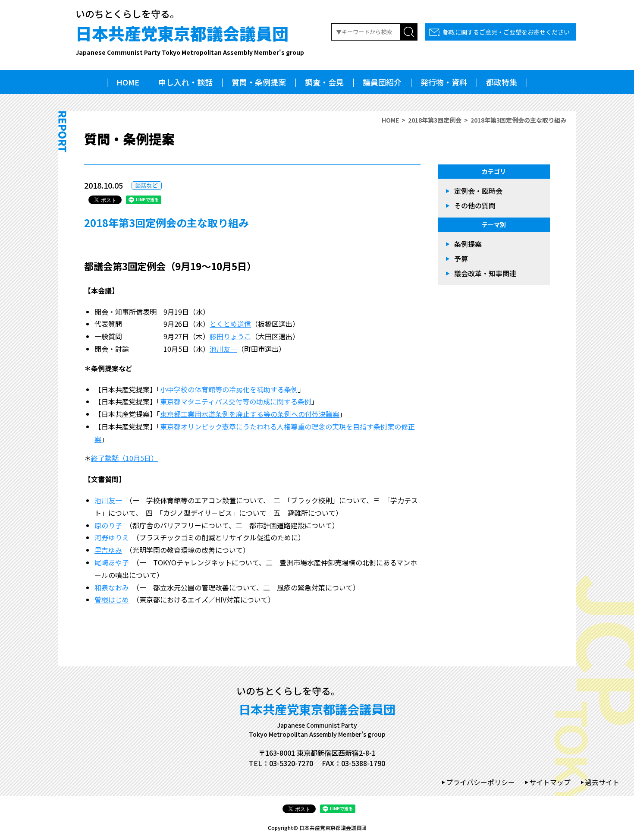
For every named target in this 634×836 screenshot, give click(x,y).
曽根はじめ (111, 599)
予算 (461, 258)
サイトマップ (550, 782)
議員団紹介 (382, 82)
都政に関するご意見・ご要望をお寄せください (506, 32)
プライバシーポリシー (480, 782)
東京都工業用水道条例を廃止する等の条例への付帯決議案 (249, 414)
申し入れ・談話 (185, 82)
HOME (127, 82)
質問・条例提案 (259, 82)
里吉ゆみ (108, 550)
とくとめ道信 (230, 324)
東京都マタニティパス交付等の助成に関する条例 (235, 401)
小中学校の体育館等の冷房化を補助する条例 (229, 389)
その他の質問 (475, 205)
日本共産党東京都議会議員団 (189, 39)
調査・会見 (324, 82)
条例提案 (468, 244)
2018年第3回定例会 (434, 120)
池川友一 (223, 349)
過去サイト (602, 782)
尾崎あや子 (111, 562)
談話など (146, 185)
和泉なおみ (111, 587)
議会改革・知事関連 (485, 273)
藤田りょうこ (230, 336)
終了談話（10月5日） (124, 458)
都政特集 (501, 82)
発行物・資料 (444, 82)
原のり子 (108, 525)
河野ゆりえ (111, 537)
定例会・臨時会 (478, 191)
